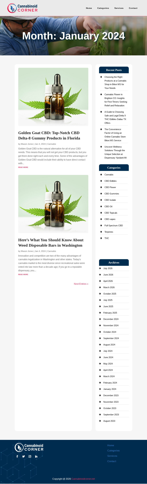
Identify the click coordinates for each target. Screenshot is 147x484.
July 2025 (107, 300)
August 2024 (109, 344)
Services (119, 8)
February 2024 (110, 382)
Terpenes (109, 232)
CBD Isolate (110, 200)
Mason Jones (27, 144)
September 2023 (111, 414)
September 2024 (111, 338)
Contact (133, 8)
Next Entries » (81, 284)
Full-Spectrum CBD (114, 225)
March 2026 (109, 287)
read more (23, 167)
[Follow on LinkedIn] (36, 456)
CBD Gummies (112, 193)
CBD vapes (110, 219)
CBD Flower (110, 187)
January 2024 (109, 389)
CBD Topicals (111, 213)
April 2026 (108, 281)
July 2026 (107, 268)
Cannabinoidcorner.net (83, 479)
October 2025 (109, 293)
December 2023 (110, 395)
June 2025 (108, 306)
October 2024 (109, 332)
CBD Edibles (111, 181)
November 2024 (110, 325)
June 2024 (108, 357)
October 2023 (109, 408)
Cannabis (51, 144)
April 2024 (108, 370)
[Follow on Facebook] (17, 456)
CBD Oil (108, 206)
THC (107, 238)
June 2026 (108, 274)
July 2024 (107, 351)
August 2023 (109, 421)
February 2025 (110, 313)
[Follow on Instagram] (29, 456)
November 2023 (110, 402)
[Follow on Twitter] (23, 456)
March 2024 (109, 376)
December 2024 (110, 319)
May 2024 (108, 363)
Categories (103, 8)
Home (89, 8)
